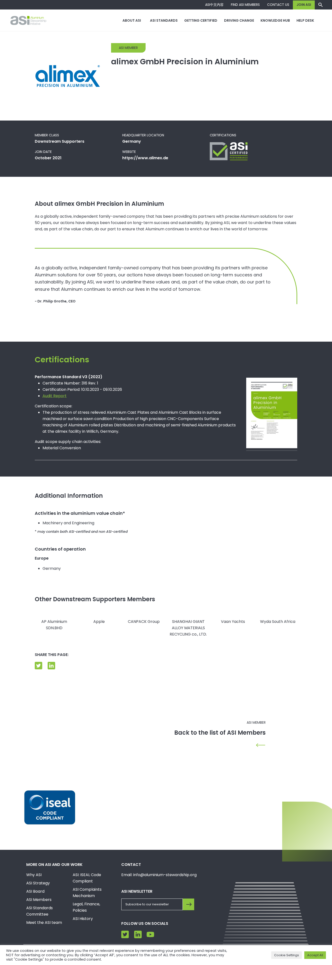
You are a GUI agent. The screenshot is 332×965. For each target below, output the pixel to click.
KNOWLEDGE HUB (275, 20)
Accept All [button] (315, 955)
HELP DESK (305, 20)
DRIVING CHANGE (239, 20)
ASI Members (39, 899)
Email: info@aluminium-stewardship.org (159, 875)
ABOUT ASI (131, 20)
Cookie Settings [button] (286, 955)
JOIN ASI (304, 4)
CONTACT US (278, 4)
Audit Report (55, 396)
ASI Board (35, 891)
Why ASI (34, 875)
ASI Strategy (38, 883)
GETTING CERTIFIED (200, 20)
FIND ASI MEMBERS (245, 4)
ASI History (83, 918)
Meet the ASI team (44, 922)
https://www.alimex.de (145, 158)
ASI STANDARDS (164, 20)
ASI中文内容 (214, 4)
